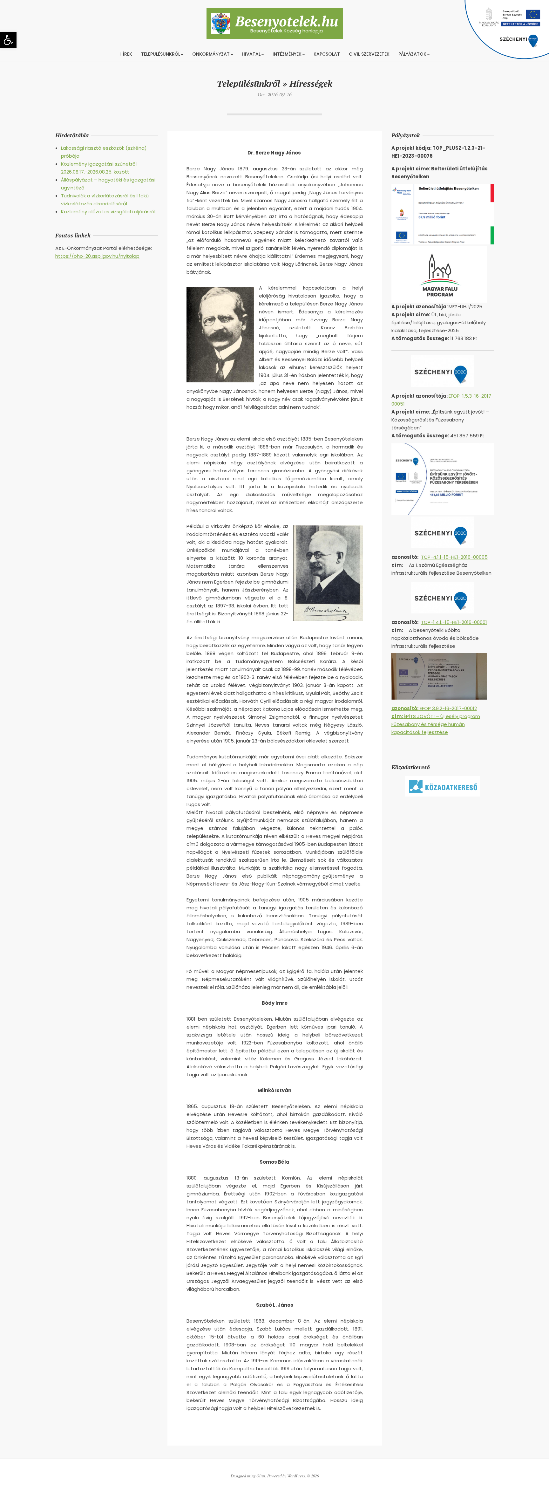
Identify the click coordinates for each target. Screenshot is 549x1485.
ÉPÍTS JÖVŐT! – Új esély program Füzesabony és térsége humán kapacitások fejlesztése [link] (435, 724)
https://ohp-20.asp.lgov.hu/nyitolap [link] (97, 256)
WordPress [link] (296, 1476)
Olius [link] (260, 1476)
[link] (8, 40)
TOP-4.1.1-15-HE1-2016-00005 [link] (454, 557)
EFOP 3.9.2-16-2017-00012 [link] (434, 708)
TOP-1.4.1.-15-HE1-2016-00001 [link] (454, 622)
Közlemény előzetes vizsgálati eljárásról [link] (108, 211)
